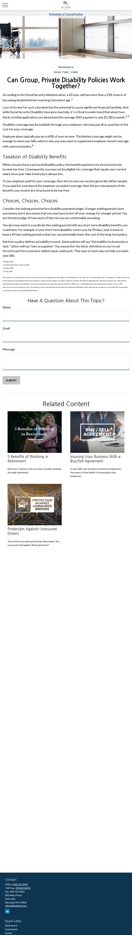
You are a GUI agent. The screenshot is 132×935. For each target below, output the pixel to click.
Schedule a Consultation (66, 14)
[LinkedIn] (7, 911)
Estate (8, 933)
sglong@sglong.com (15, 905)
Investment (11, 929)
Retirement (11, 925)
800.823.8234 (23, 888)
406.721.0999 (20, 884)
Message (9, 349)
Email (6, 328)
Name (7, 307)
